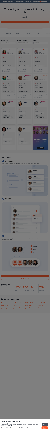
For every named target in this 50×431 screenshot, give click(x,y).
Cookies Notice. (25, 428)
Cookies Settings (44, 424)
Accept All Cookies (44, 428)
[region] (25, 425)
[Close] (48, 425)
